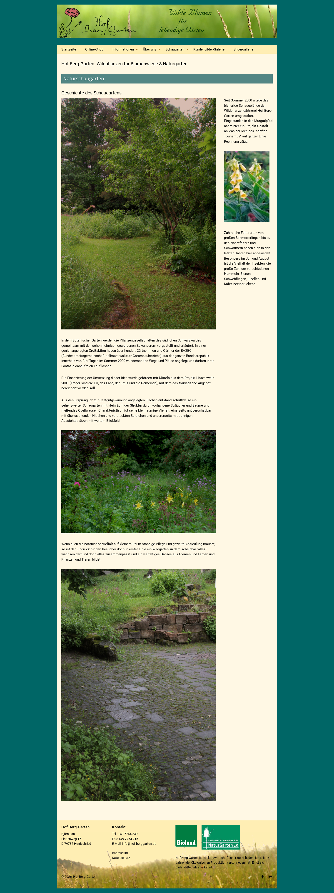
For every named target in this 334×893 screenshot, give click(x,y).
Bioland (180, 867)
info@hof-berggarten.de (139, 843)
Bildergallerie (243, 49)
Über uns (149, 49)
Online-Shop (94, 49)
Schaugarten (174, 49)
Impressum (120, 853)
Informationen (123, 49)
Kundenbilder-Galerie (208, 49)
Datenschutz (121, 858)
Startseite (68, 49)
